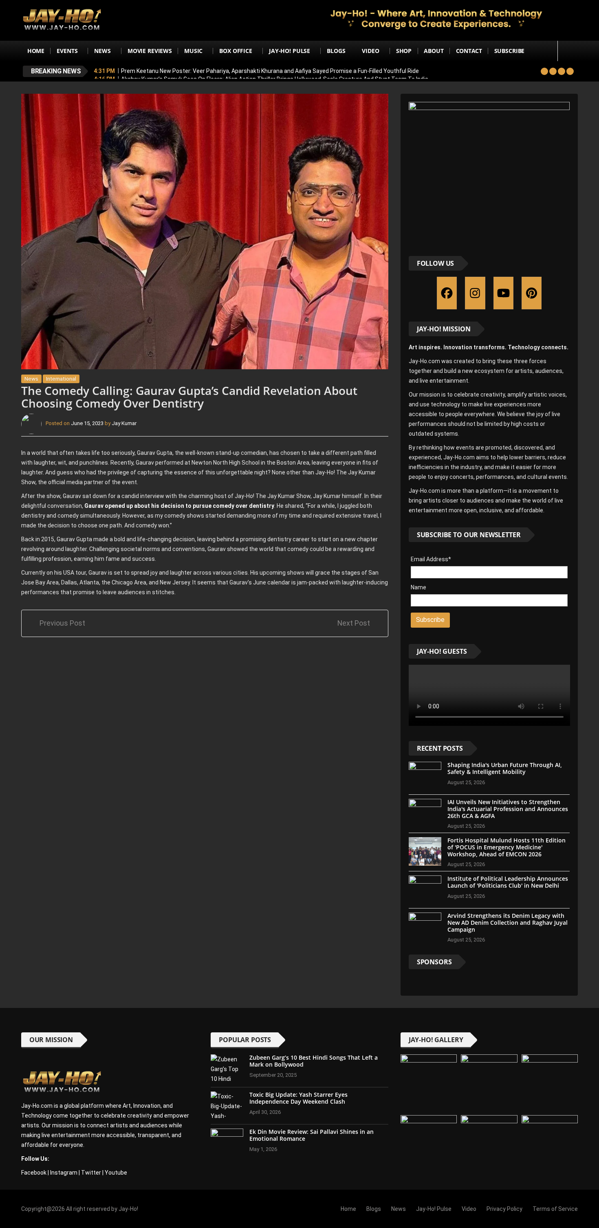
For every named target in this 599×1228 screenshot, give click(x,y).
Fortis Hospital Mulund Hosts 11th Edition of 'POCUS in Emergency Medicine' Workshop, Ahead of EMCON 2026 (506, 847)
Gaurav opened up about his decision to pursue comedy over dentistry (179, 506)
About (433, 51)
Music (193, 51)
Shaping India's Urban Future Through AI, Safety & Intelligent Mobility (504, 768)
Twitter (91, 1172)
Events (67, 51)
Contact (469, 51)
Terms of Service (555, 1209)
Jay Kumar (124, 423)
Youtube (116, 1172)
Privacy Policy (504, 1209)
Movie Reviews (150, 51)
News (102, 51)
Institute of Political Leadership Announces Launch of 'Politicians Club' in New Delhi (507, 882)
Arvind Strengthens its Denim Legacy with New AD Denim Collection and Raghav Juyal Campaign (507, 922)
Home (35, 51)
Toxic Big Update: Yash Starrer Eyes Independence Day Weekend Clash (298, 1098)
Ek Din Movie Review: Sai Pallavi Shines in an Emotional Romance (311, 1135)
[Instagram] (475, 293)
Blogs (336, 51)
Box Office (235, 51)
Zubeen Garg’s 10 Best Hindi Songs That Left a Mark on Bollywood (313, 1061)
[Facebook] (447, 293)
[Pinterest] (532, 293)
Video (370, 51)
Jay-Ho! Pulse (289, 51)
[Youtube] (503, 293)
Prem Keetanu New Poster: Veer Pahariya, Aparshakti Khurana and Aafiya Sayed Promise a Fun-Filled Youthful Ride (270, 71)
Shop (404, 51)
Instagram (63, 1172)
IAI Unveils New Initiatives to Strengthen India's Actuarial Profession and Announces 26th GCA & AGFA (507, 809)
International (61, 379)
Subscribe (509, 51)
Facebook (33, 1172)
